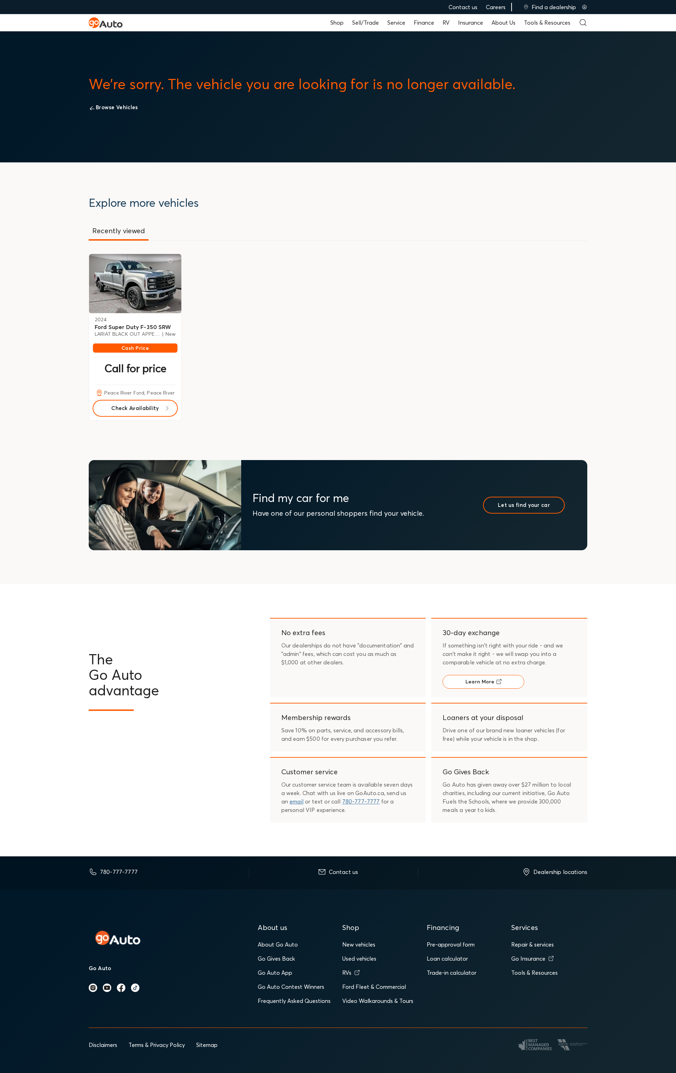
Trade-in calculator (451, 972)
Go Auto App (275, 972)
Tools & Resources (547, 22)
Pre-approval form (451, 944)
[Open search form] (583, 22)
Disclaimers (103, 1044)
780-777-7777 (361, 801)
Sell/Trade (365, 22)
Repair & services (532, 944)
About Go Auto (278, 944)
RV (446, 22)
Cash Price (135, 348)
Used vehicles (359, 958)
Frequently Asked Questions (294, 1000)
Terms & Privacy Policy (157, 1044)
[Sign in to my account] (584, 7)
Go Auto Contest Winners (291, 986)
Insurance (470, 22)
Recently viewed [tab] (118, 230)
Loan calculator (447, 958)
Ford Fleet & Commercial (374, 986)
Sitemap (207, 1044)
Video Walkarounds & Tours (377, 1000)
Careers (496, 7)
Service (396, 22)
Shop (337, 22)
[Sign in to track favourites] (171, 262)
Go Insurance (528, 958)
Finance (424, 22)
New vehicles (358, 944)
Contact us (463, 7)
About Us (503, 22)
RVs (346, 972)
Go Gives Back (276, 958)
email (296, 801)
